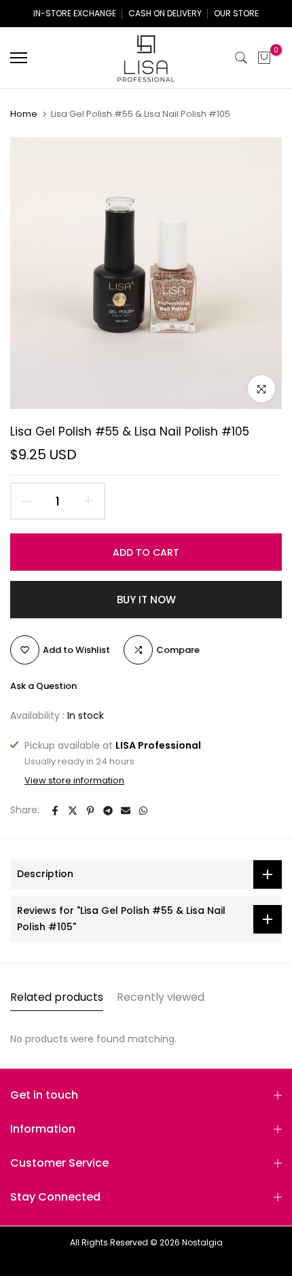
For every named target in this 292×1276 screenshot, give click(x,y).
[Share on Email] (125, 810)
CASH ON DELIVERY (165, 13)
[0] (264, 57)
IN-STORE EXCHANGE (74, 13)
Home (23, 114)
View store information (74, 781)
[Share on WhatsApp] (143, 810)
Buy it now (146, 599)
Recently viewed (160, 997)
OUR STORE (236, 13)
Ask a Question (43, 685)
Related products (56, 997)
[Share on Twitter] (72, 810)
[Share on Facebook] (55, 810)
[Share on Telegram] (108, 810)
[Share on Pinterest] (90, 810)
